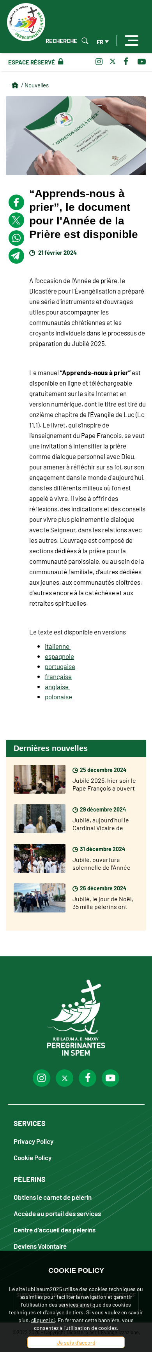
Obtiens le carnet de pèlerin (53, 1196)
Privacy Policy (33, 1141)
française (58, 676)
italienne (58, 646)
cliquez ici (43, 1319)
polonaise (58, 696)
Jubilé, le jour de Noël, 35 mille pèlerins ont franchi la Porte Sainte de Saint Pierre (102, 910)
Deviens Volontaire (40, 1245)
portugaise (60, 666)
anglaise (57, 686)
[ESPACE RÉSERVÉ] (59, 61)
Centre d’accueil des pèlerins (54, 1229)
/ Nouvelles (35, 85)
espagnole (59, 656)
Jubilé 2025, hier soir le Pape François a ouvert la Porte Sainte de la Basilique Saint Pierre (104, 791)
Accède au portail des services (57, 1213)
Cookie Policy (32, 1157)
